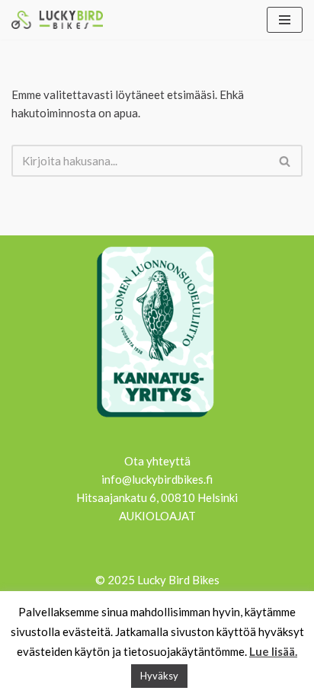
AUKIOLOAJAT (157, 516)
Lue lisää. (273, 651)
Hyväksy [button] (159, 676)
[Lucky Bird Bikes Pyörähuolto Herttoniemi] (57, 20)
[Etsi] (285, 161)
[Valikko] (285, 20)
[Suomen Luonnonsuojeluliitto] (157, 420)
